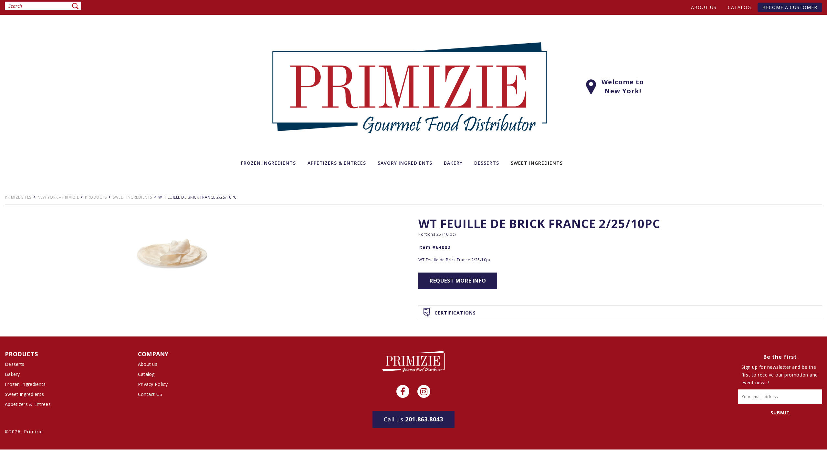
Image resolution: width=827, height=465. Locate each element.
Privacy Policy (153, 384)
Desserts (14, 364)
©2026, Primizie (24, 432)
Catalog (739, 7)
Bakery (12, 374)
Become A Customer (789, 7)
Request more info (458, 280)
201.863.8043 (413, 419)
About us (704, 7)
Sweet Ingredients (24, 394)
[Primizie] (413, 361)
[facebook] (402, 391)
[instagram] (423, 391)
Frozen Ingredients (25, 384)
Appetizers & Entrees (28, 404)
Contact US (150, 394)
